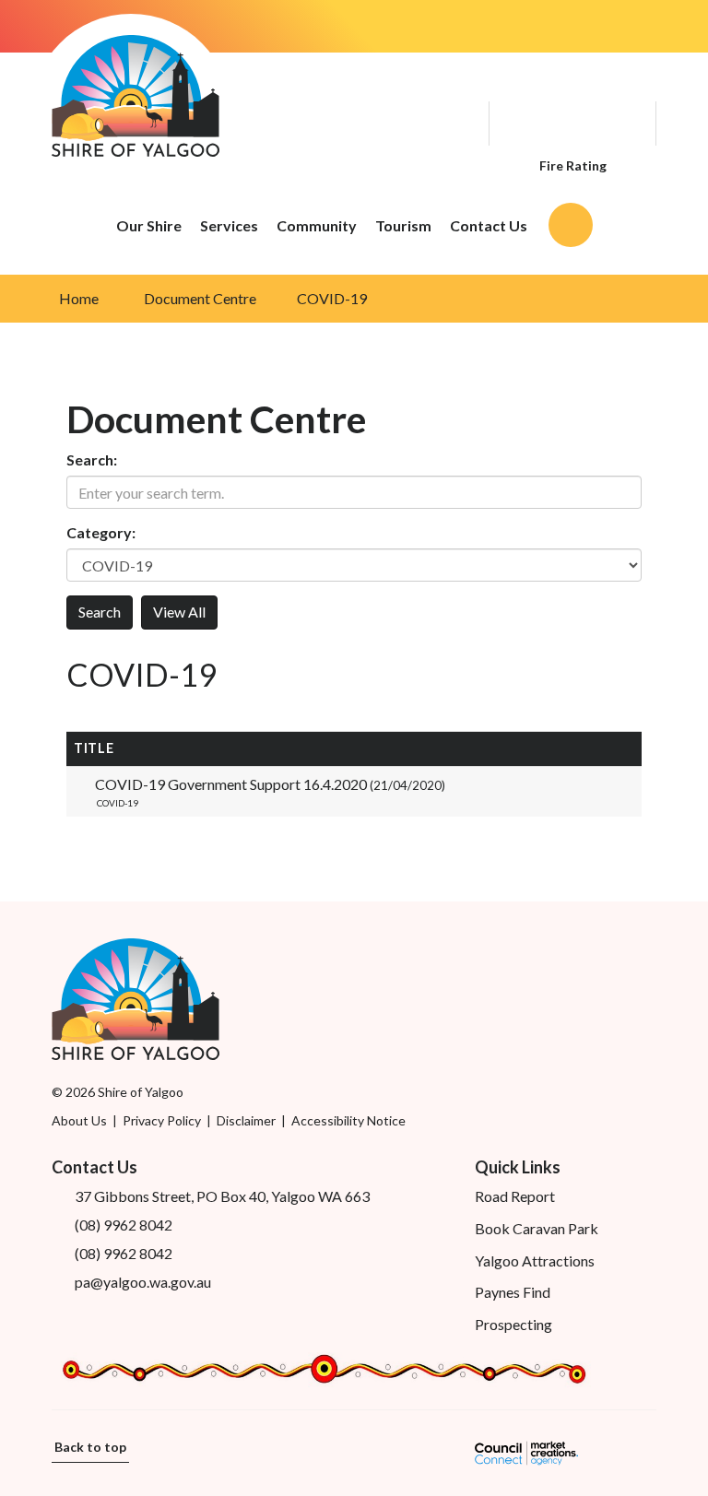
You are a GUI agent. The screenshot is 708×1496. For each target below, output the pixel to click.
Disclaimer (246, 1120)
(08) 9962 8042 (123, 1224)
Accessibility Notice (348, 1120)
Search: (91, 459)
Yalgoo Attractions (535, 1260)
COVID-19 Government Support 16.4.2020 (270, 784)
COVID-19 (332, 298)
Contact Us (488, 225)
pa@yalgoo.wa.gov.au (143, 1281)
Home (79, 298)
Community (317, 225)
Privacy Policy (162, 1120)
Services (229, 225)
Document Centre (200, 298)
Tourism (403, 225)
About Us (79, 1120)
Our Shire (149, 225)
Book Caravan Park (536, 1228)
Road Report (515, 1196)
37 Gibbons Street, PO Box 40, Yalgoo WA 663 (222, 1196)
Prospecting (513, 1324)
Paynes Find (512, 1292)
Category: (101, 532)
